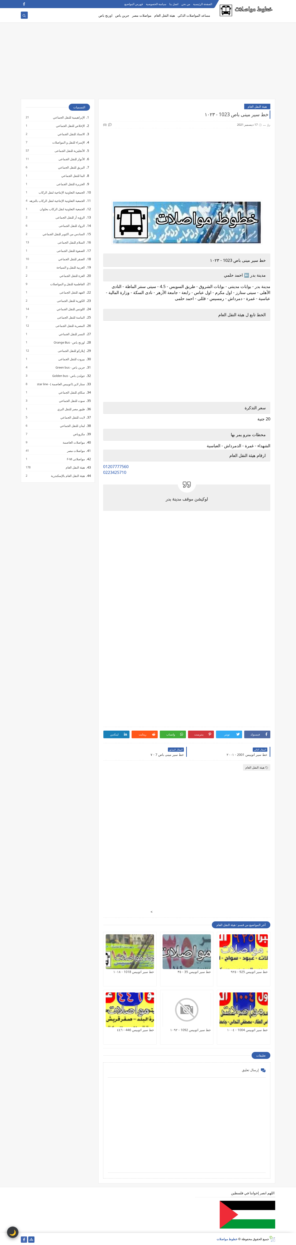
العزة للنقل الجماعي (72, 275)
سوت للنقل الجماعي (72, 400)
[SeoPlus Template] (272, 1239)
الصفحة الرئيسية (202, 4)
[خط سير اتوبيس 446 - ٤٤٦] (130, 1009)
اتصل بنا (173, 4)
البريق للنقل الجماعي (71, 167)
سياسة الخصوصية (156, 4)
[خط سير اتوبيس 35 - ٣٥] (187, 951)
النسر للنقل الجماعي (71, 334)
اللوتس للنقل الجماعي (70, 309)
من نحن (185, 4)
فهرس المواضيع (133, 4)
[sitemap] (31, 1239)
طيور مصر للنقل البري (71, 409)
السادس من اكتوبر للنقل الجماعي (63, 234)
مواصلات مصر (141, 15)
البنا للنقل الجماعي (73, 175)
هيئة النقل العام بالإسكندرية (67, 475)
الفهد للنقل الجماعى (72, 292)
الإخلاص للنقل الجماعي (70, 125)
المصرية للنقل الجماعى (70, 325)
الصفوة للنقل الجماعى (70, 250)
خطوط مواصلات (227, 1239)
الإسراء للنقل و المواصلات (68, 142)
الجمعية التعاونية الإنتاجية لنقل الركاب (61, 192)
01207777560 (116, 466)
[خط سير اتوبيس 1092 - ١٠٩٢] (187, 1009)
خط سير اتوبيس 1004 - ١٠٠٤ (247, 1030)
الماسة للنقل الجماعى (71, 317)
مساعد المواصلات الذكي (194, 15)
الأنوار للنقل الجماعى (71, 159)
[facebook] (24, 4)
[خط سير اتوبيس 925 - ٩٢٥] (243, 951)
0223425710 (114, 472)
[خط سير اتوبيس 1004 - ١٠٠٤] (243, 1009)
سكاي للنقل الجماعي (71, 392)
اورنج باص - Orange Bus (69, 342)
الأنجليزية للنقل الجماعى (69, 150)
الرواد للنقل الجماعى (71, 225)
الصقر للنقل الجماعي (71, 259)
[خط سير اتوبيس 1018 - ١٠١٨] (130, 951)
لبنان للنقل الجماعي (72, 425)
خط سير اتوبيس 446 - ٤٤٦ (135, 1030)
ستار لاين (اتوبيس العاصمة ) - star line (61, 384)
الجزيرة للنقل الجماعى (70, 184)
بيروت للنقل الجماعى (71, 359)
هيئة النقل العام (164, 15)
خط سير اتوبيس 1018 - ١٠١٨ (133, 972)
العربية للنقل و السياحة (70, 267)
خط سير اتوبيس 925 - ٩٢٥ (249, 972)
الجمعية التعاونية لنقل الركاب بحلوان (62, 209)
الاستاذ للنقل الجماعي (71, 134)
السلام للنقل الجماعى (71, 242)
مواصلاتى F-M (75, 459)
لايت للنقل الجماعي (72, 417)
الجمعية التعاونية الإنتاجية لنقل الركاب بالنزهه (57, 200)
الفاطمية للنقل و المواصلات (67, 284)
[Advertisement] (148, 63)
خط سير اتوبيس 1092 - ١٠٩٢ (190, 1030)
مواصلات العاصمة (73, 442)
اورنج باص (105, 15)
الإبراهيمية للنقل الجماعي (68, 117)
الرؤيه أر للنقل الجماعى (70, 217)
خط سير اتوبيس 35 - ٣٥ (194, 972)
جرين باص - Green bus (70, 367)
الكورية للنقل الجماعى (70, 300)
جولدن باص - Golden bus (68, 375)
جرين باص (122, 15)
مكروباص (79, 434)
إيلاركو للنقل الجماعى (71, 350)
